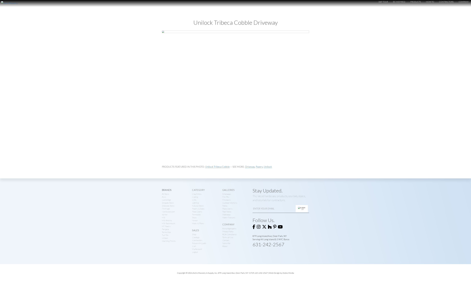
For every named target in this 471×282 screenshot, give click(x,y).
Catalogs (196, 237)
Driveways (226, 194)
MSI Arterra (167, 220)
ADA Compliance (229, 234)
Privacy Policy (227, 231)
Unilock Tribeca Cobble (217, 166)
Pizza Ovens (197, 211)
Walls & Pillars (198, 223)
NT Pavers (166, 226)
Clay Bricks (197, 194)
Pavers (259, 166)
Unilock (268, 166)
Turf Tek (165, 235)
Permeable (196, 214)
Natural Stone (198, 206)
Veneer (195, 220)
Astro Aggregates (229, 228)
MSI (163, 217)
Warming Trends (169, 241)
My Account (197, 249)
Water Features (228, 217)
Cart (194, 246)
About (224, 246)
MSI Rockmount (168, 223)
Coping (195, 197)
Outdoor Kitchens (229, 203)
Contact (225, 240)
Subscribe (226, 243)
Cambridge (166, 200)
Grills (194, 200)
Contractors (197, 240)
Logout (195, 252)
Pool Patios (226, 211)
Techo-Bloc (166, 232)
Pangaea (165, 229)
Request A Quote (199, 243)
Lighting (195, 203)
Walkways (226, 214)
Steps (194, 217)
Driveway (250, 166)
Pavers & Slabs (198, 208)
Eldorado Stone (168, 206)
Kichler (165, 214)
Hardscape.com (168, 211)
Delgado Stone (168, 203)
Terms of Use (227, 237)
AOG (164, 197)
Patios (225, 206)
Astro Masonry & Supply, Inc (205, 273)
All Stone (165, 194)
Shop (194, 234)
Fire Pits (225, 197)
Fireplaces (226, 200)
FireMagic (166, 208)
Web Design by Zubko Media (281, 273)
